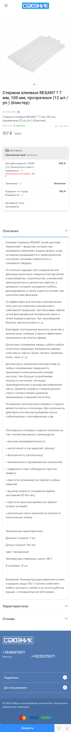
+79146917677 (14, 652)
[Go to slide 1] (34, 84)
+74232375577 (43, 656)
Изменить (31, 154)
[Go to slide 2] (37, 84)
